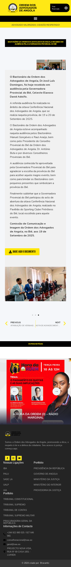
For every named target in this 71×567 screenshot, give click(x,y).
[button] (35, 18)
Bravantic (44, 563)
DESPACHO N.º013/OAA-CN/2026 (42, 418)
